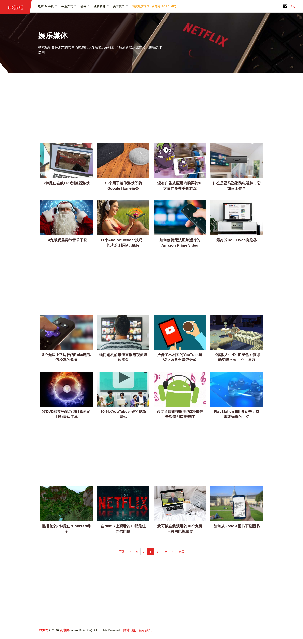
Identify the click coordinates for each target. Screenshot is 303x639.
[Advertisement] (151, 109)
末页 (181, 551)
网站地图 (129, 630)
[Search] (291, 6)
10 (165, 551)
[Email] (285, 6)
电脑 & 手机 (46, 6)
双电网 (64, 630)
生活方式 (67, 6)
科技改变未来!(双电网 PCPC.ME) (154, 6)
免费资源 (100, 6)
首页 (121, 551)
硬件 (83, 6)
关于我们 (119, 6)
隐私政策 (145, 630)
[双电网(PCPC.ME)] (16, 7)
